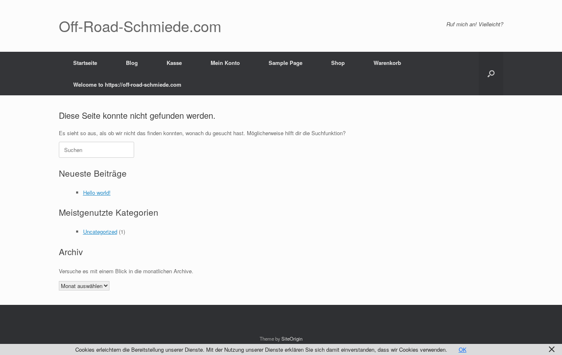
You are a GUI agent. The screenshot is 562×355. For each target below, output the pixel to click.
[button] (491, 73)
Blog (132, 63)
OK (463, 349)
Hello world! (97, 192)
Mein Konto (225, 63)
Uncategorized (100, 231)
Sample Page (285, 63)
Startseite (85, 63)
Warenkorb (387, 63)
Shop (338, 63)
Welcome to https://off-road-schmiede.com (127, 84)
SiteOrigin (291, 338)
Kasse (174, 63)
